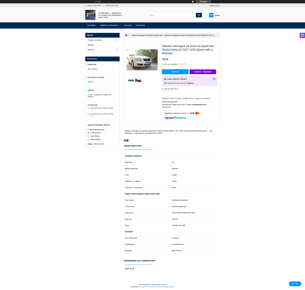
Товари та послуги (108, 25)
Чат (296, 284)
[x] (127, 141)
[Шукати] (199, 15)
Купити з (199, 72)
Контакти (140, 25)
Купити (175, 72)
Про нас (128, 25)
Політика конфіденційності (165, 287)
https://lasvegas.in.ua (97, 129)
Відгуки (90, 45)
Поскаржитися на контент (146, 287)
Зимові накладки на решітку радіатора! (147, 35)
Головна (91, 25)
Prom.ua (164, 284)
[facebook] (125, 141)
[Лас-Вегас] (90, 19)
